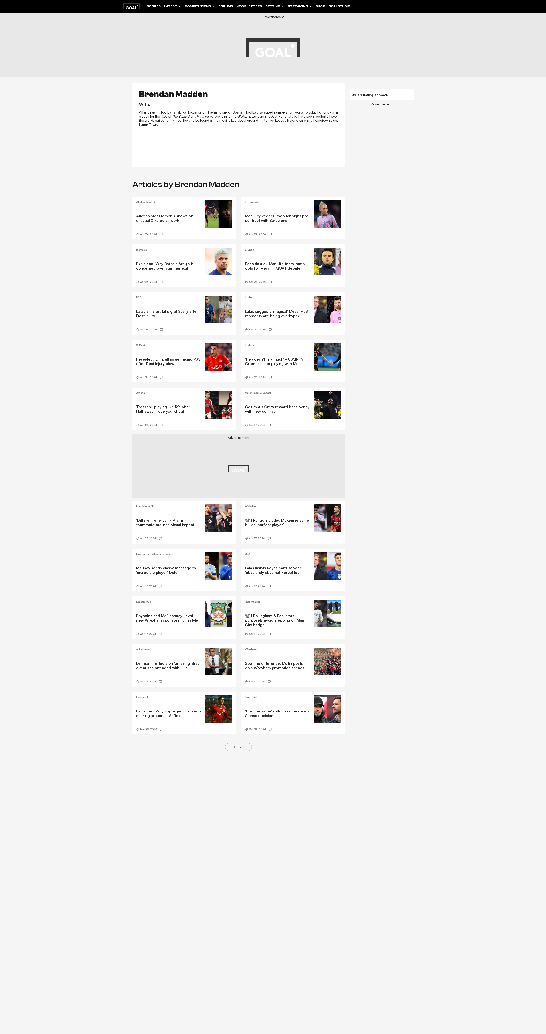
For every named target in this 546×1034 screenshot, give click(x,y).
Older (238, 747)
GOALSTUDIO (339, 6)
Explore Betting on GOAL (369, 95)
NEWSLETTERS (249, 6)
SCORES (154, 6)
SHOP (320, 6)
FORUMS (225, 6)
